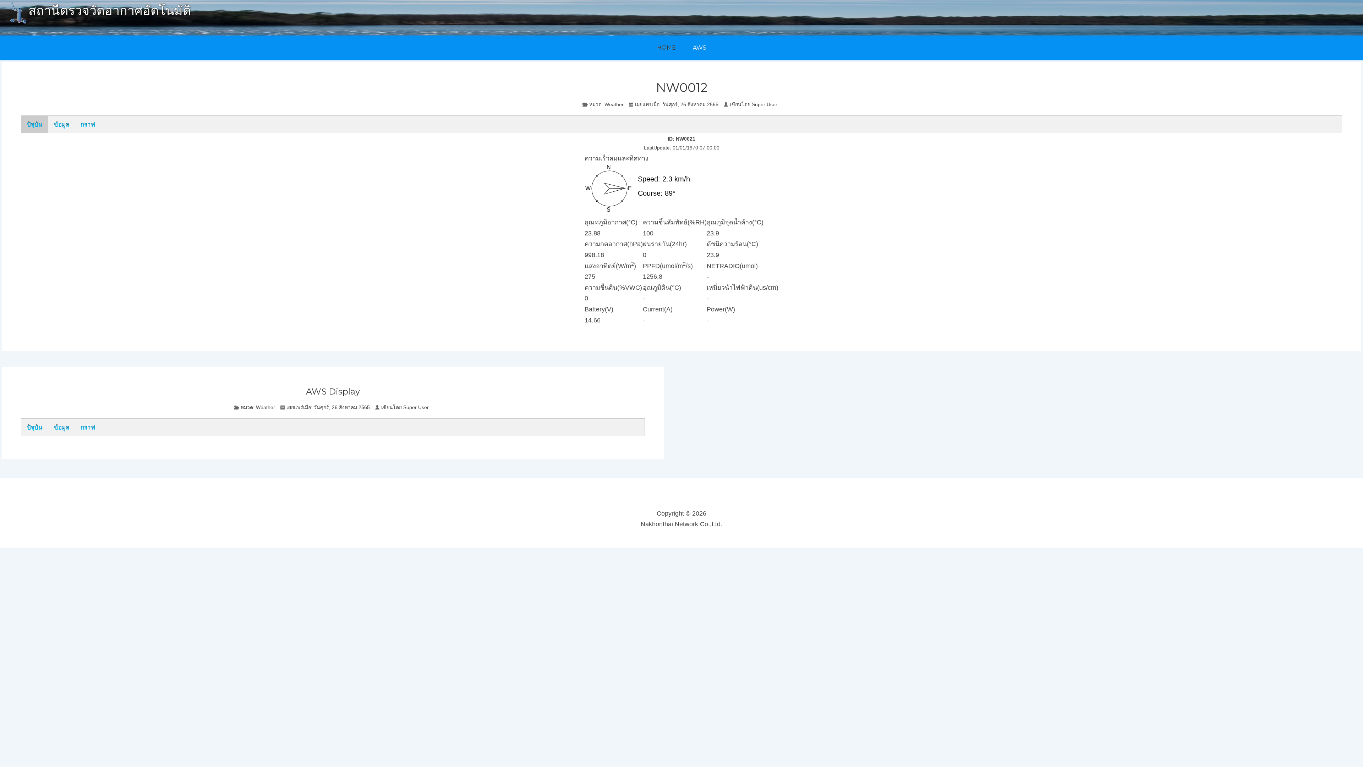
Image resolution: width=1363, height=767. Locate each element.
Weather (614, 104)
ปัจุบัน (35, 124)
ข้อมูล (61, 124)
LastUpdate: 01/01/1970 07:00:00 (681, 148)
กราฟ (88, 124)
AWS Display (333, 391)
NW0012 (681, 87)
